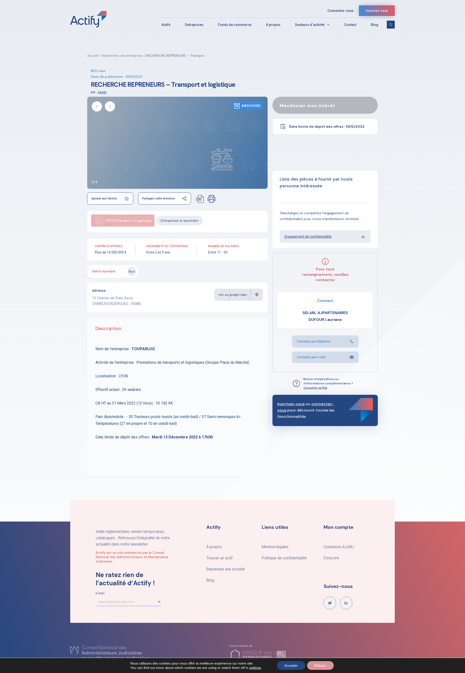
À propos (273, 25)
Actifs (165, 25)
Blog (374, 25)
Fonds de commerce (234, 25)
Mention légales (275, 547)
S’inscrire (331, 558)
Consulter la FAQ (315, 388)
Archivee (251, 105)
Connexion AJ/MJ (339, 547)
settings (255, 668)
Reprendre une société (225, 569)
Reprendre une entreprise (122, 55)
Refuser (320, 665)
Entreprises (194, 25)
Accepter (291, 665)
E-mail (100, 593)
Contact (350, 25)
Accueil (93, 55)
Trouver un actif (219, 558)
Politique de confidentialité (284, 558)
